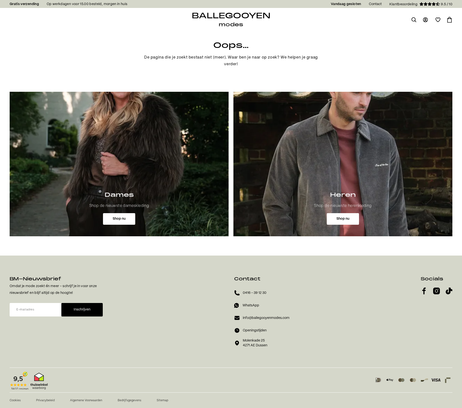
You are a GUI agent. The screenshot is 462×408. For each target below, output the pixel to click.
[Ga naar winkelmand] (449, 20)
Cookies (15, 400)
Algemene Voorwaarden (86, 400)
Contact (375, 4)
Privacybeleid (45, 400)
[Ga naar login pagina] (426, 20)
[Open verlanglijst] (438, 20)
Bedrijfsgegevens (129, 400)
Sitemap (162, 400)
